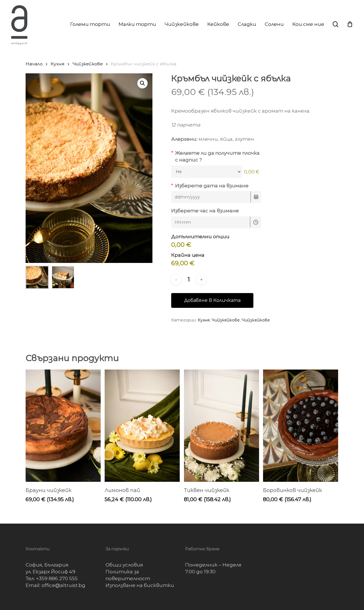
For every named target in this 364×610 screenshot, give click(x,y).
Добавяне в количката (212, 300)
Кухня (58, 64)
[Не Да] (206, 171)
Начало (34, 64)
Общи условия (124, 565)
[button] (142, 83)
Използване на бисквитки (140, 585)
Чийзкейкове (88, 64)
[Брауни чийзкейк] (63, 426)
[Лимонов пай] (142, 426)
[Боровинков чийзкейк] (300, 426)
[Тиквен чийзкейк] (221, 426)
